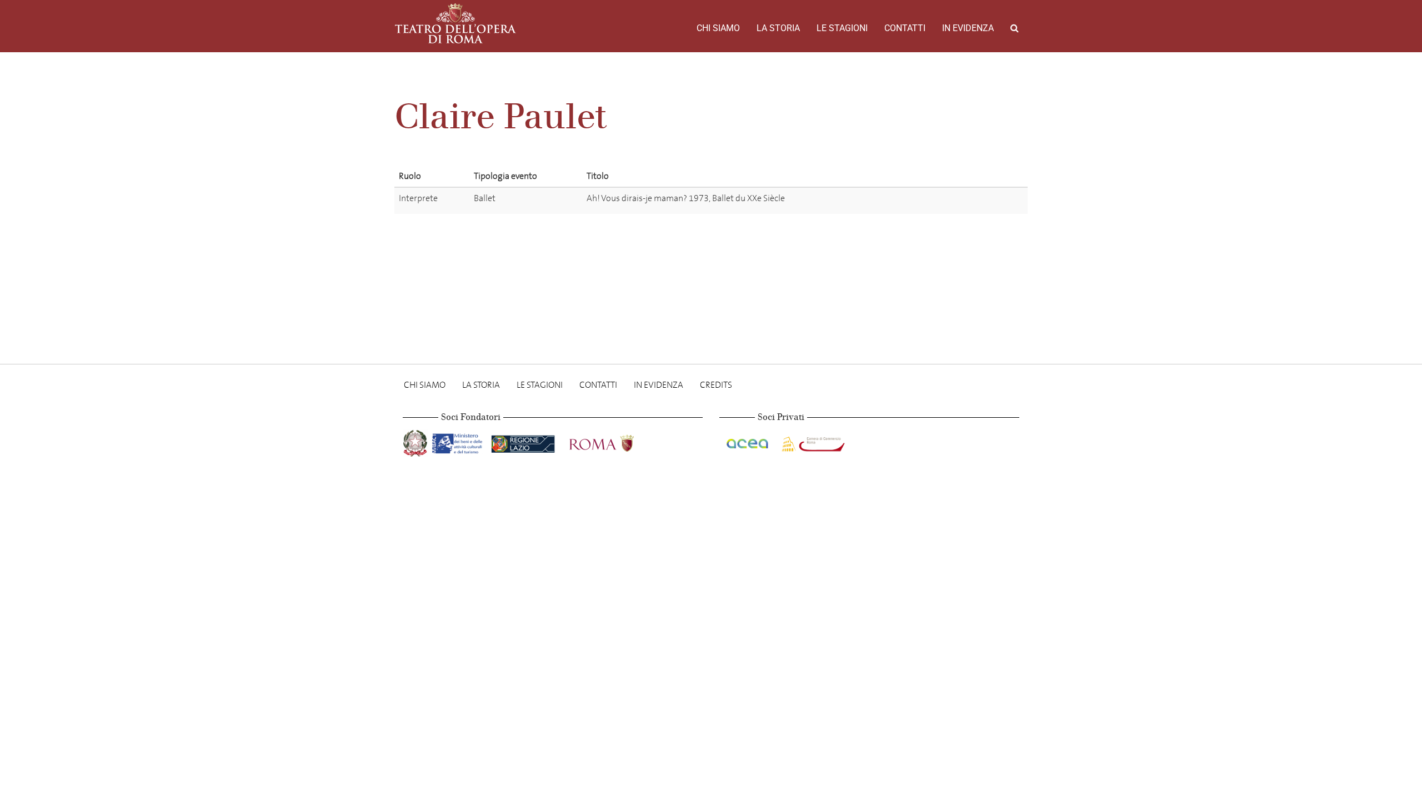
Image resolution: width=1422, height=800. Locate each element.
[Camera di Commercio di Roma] (812, 441)
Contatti (904, 28)
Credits (716, 385)
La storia (778, 28)
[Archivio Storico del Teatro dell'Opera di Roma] (455, 23)
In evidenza (968, 28)
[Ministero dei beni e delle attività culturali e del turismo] (459, 441)
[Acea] (748, 441)
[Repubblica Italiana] (416, 441)
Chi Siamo (718, 28)
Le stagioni (842, 28)
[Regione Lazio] (524, 441)
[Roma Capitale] (616, 441)
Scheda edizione (967, 200)
